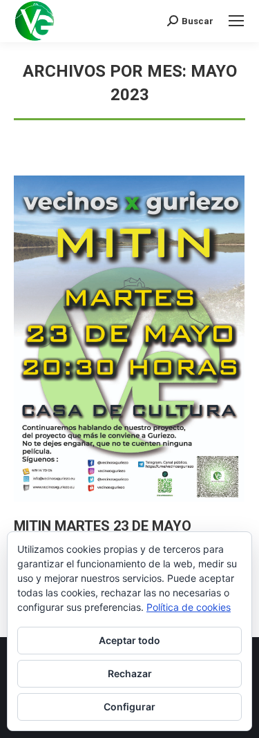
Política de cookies (188, 607)
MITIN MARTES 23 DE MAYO (102, 526)
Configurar (129, 706)
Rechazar (130, 673)
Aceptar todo (129, 640)
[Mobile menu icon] (236, 21)
